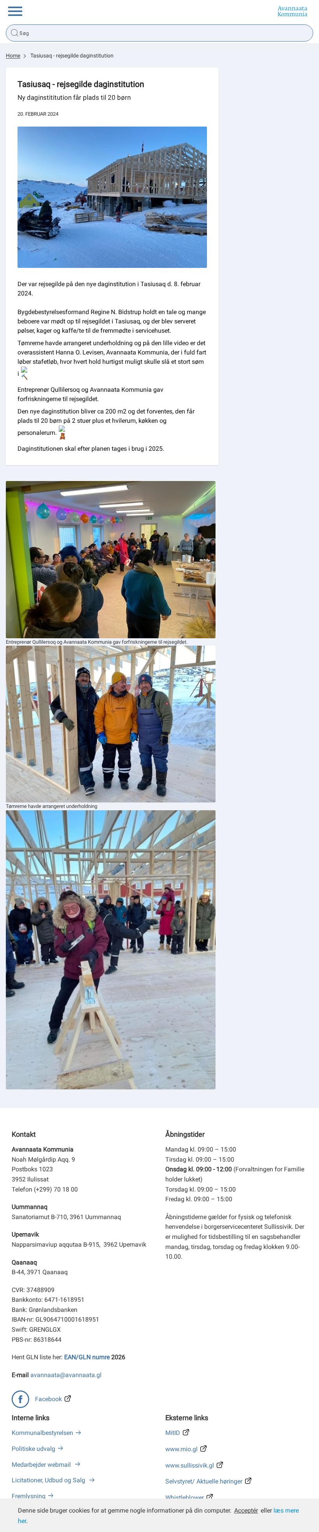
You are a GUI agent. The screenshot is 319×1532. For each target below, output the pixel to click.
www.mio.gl (181, 1449)
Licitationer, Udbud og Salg (49, 1480)
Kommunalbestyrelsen (42, 1432)
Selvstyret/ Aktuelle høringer (203, 1481)
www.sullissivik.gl (189, 1465)
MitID (172, 1432)
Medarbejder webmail (42, 1464)
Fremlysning (29, 1496)
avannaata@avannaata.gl (66, 1375)
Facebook (48, 1399)
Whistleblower (184, 1497)
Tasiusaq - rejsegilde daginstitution (72, 55)
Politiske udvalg (33, 1448)
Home (13, 55)
